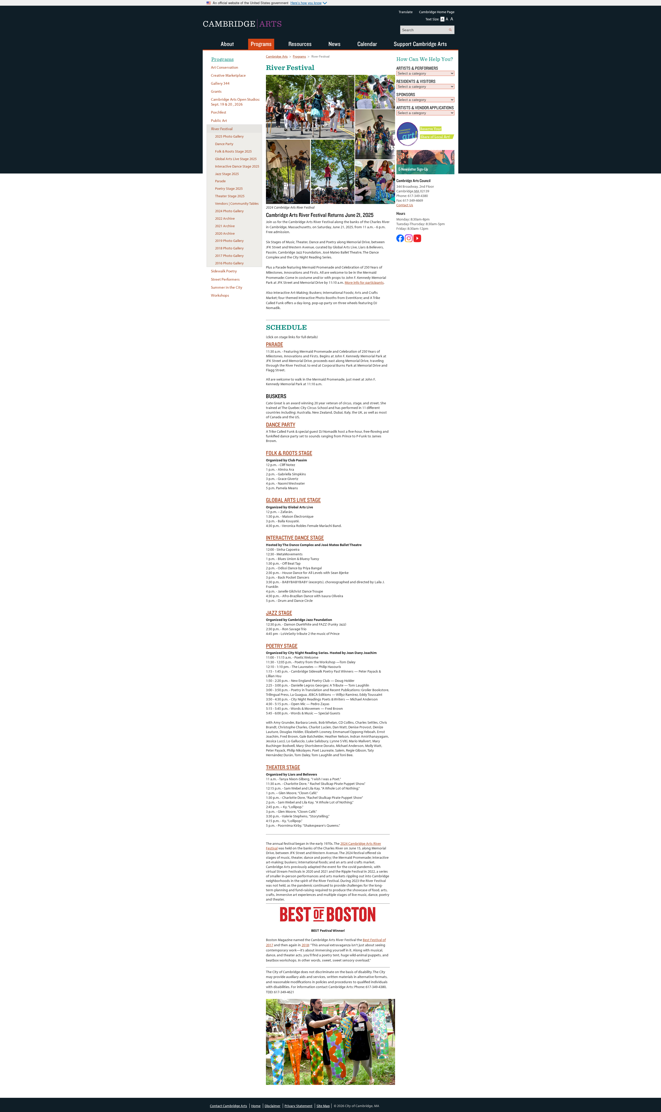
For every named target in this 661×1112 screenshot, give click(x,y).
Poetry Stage (281, 645)
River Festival (222, 128)
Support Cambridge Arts (420, 44)
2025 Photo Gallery (229, 136)
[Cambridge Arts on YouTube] (417, 241)
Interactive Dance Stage (295, 537)
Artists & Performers (417, 68)
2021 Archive (225, 226)
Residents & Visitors (416, 81)
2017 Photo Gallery (229, 255)
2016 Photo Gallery (229, 263)
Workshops (220, 295)
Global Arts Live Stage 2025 (236, 158)
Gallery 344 (220, 83)
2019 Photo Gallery (229, 240)
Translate (406, 12)
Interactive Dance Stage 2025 (237, 166)
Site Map (323, 1105)
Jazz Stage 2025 (227, 173)
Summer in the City (226, 287)
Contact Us (404, 205)
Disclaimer (272, 1105)
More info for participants (364, 282)
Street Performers (225, 279)
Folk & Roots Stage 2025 (233, 151)
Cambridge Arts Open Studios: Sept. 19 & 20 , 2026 (235, 102)
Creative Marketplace (228, 75)
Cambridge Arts (277, 56)
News (334, 44)
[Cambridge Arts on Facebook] (400, 241)
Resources (300, 44)
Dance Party (280, 424)
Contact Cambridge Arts (228, 1105)
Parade (274, 344)
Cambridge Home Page (436, 12)
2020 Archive (225, 233)
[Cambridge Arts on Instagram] (409, 241)
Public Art (219, 120)
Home (256, 1105)
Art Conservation (224, 67)
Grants (216, 91)
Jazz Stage (279, 612)
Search (450, 30)
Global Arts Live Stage (293, 499)
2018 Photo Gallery (229, 248)
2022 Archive (225, 218)
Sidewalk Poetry (224, 271)
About (227, 44)
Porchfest (218, 112)
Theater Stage (283, 766)
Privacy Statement (298, 1105)
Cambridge (242, 23)
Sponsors (405, 94)
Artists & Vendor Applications (425, 107)
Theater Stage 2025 (230, 196)
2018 (305, 945)
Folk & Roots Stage (289, 452)
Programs (299, 56)
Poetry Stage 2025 (229, 188)
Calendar (367, 44)
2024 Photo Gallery (229, 211)
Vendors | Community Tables (237, 203)
